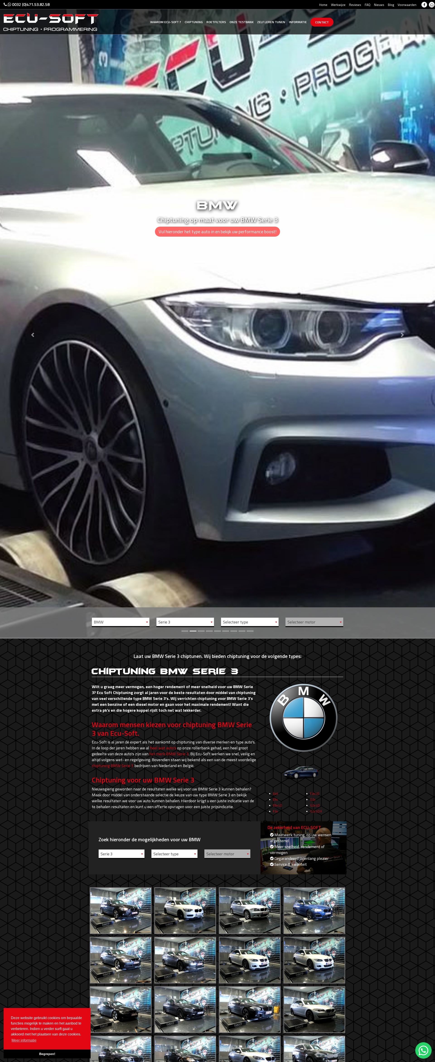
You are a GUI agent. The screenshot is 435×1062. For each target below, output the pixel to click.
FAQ (367, 4)
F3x (275, 811)
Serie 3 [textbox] (164, 622)
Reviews (355, 4)
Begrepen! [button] (47, 1054)
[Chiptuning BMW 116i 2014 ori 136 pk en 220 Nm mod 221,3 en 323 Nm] (185, 909)
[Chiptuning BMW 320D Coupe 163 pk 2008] (314, 959)
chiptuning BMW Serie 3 (112, 766)
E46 (275, 793)
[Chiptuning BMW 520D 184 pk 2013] (250, 1009)
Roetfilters (216, 22)
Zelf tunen (271, 22)
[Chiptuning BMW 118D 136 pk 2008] (250, 909)
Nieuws (379, 4)
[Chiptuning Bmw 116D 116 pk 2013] (121, 909)
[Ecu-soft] (51, 21)
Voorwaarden (407, 4)
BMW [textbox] (99, 622)
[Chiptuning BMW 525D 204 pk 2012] (314, 1009)
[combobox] (121, 622)
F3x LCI (314, 793)
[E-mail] (432, 4)
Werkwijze (338, 4)
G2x (312, 799)
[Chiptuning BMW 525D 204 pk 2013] (121, 1058)
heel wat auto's (163, 748)
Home (323, 4)
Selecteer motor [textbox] (301, 622)
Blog (391, 4)
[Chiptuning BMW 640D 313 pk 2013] (250, 1058)
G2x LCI (315, 805)
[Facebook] (424, 4)
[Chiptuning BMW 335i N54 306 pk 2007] (121, 1009)
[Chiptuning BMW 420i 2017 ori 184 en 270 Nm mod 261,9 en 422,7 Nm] (185, 1009)
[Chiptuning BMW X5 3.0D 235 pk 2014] (314, 1058)
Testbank (242, 22)
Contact (322, 22)
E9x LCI (277, 805)
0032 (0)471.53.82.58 (30, 4)
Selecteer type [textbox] (235, 622)
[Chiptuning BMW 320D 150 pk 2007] (185, 959)
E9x (275, 799)
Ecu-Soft (165, 22)
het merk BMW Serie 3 (169, 754)
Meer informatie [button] (24, 1040)
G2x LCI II (316, 811)
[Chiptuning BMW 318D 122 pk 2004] (121, 959)
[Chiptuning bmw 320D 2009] (250, 959)
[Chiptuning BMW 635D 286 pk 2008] (185, 1058)
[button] (32, 318)
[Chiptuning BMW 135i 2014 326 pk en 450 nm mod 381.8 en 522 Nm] (314, 909)
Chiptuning (194, 22)
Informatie (298, 22)
